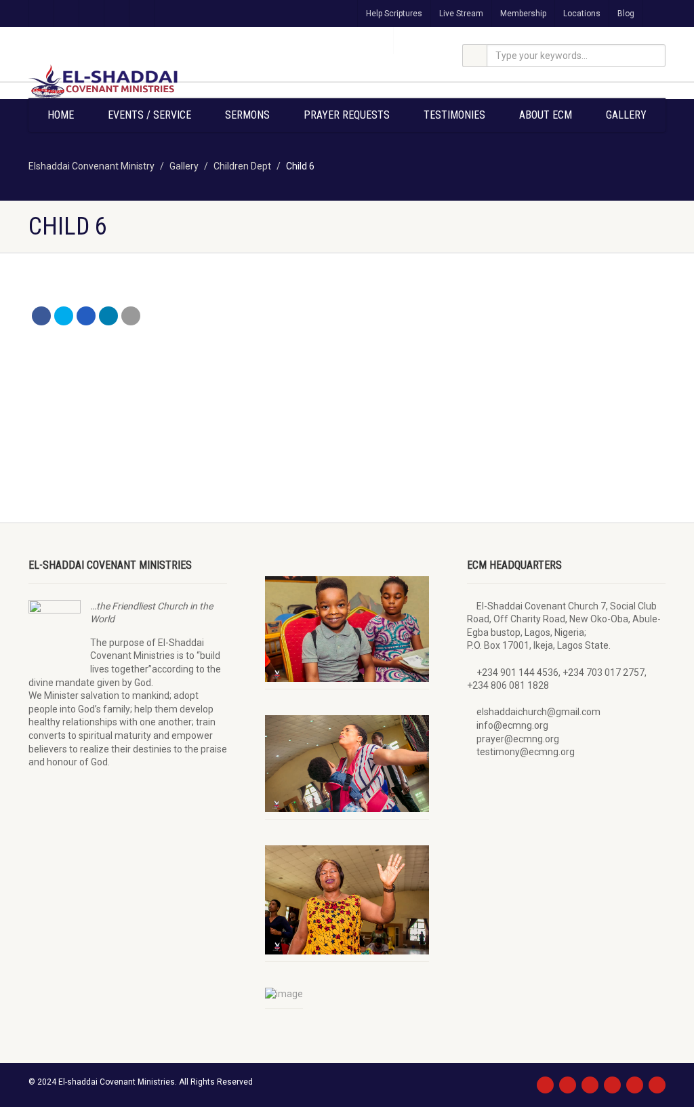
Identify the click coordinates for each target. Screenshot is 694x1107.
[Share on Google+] (86, 315)
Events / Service (149, 114)
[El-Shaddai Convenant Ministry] (127, 82)
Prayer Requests (347, 114)
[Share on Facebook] (41, 315)
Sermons (247, 114)
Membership (523, 13)
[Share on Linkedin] (108, 315)
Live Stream (461, 13)
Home (60, 114)
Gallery (626, 114)
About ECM (545, 114)
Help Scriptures (394, 13)
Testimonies (454, 114)
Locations (581, 13)
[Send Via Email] (130, 315)
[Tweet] (63, 315)
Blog (625, 13)
